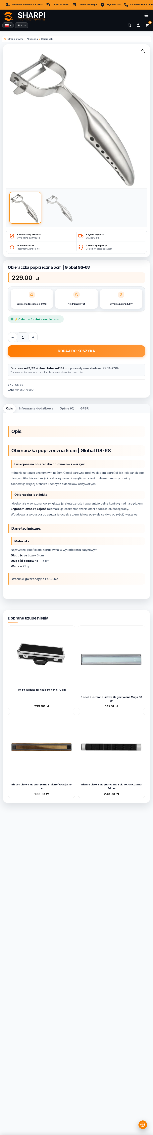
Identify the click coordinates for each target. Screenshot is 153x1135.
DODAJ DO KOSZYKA (76, 351)
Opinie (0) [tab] (67, 408)
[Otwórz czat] (142, 1124)
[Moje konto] (138, 25)
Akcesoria (32, 39)
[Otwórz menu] (146, 15)
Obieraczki (47, 39)
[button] (143, 52)
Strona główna (16, 39)
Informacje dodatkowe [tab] (36, 408)
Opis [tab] (9, 408)
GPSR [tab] (84, 408)
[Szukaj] (129, 25)
